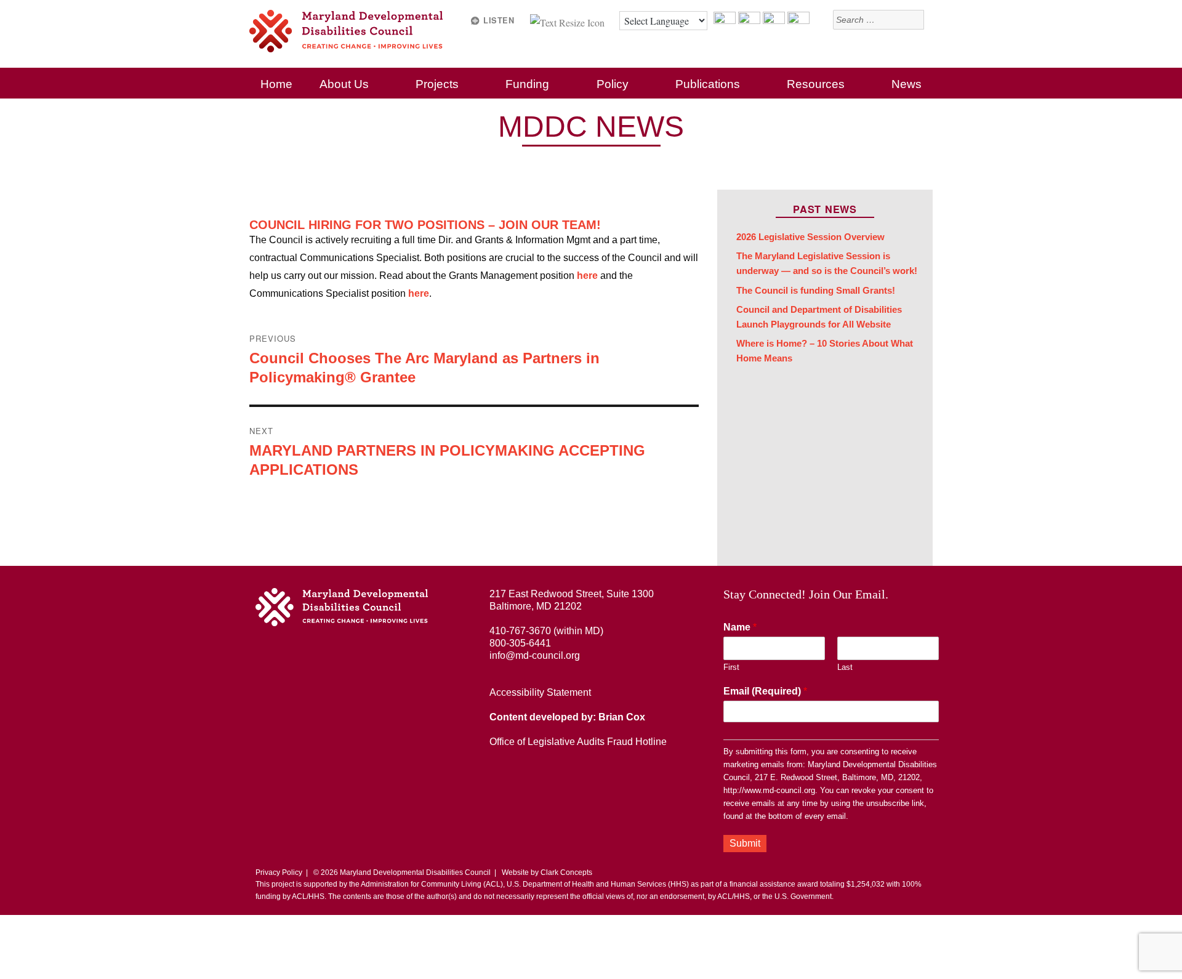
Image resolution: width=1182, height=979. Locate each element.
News (906, 84)
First (731, 667)
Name (740, 627)
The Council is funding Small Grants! (815, 291)
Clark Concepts (566, 872)
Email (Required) (765, 691)
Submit (745, 843)
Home (276, 84)
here (587, 275)
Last (845, 667)
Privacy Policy (278, 872)
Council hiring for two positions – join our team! (425, 225)
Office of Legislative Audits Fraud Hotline (578, 741)
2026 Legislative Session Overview (810, 237)
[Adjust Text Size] (568, 20)
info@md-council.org (534, 655)
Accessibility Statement (540, 692)
